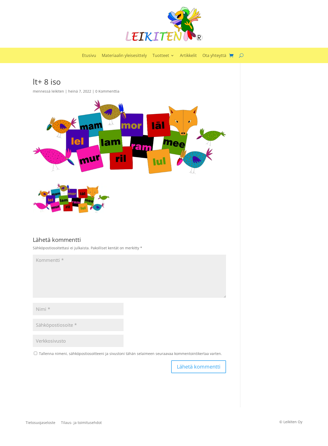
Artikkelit (188, 56)
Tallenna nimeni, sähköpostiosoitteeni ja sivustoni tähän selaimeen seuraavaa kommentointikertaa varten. (130, 353)
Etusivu (89, 56)
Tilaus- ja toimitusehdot (81, 423)
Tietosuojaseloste (40, 423)
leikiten (58, 91)
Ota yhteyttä (214, 56)
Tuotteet (160, 56)
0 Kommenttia (107, 91)
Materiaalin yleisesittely (124, 56)
